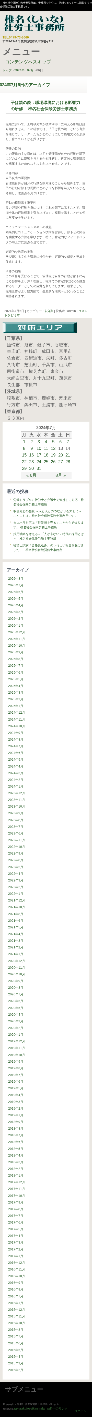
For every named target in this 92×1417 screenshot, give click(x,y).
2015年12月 (16, 1310)
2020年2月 (15, 1028)
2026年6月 (15, 592)
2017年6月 (15, 1222)
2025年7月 (15, 665)
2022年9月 (15, 853)
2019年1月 (15, 1115)
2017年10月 (16, 1196)
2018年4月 (15, 1155)
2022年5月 (15, 867)
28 (67, 461)
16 (31, 455)
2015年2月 (15, 1370)
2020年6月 (15, 1001)
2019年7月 (15, 1075)
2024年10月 (16, 726)
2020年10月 (16, 974)
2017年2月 (15, 1249)
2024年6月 (15, 753)
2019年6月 (15, 1081)
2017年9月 (15, 1202)
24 (39, 461)
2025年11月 (16, 639)
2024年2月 (15, 780)
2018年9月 (15, 1122)
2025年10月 (16, 645)
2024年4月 (15, 766)
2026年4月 (15, 605)
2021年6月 (15, 921)
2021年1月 (15, 954)
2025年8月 (15, 659)
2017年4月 (15, 1236)
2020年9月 (15, 981)
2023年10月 (16, 806)
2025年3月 (15, 692)
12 (53, 448)
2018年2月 (15, 1169)
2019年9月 (15, 1061)
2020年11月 (16, 967)
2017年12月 (16, 1182)
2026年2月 (15, 618)
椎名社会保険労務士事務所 (34, 24)
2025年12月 (16, 632)
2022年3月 (15, 880)
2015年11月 (16, 1316)
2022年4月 (15, 874)
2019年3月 (15, 1102)
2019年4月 (15, 1095)
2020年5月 (15, 1008)
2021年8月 (15, 914)
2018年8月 (15, 1128)
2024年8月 (15, 739)
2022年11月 (16, 840)
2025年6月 (15, 672)
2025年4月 (15, 686)
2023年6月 (15, 833)
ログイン (80, 1411)
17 (39, 455)
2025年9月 (15, 652)
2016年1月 (15, 1303)
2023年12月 (16, 793)
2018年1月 (15, 1175)
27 (60, 461)
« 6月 (31, 475)
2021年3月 (15, 941)
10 (39, 448)
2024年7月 (15, 746)
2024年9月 (15, 733)
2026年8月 (15, 578)
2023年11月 (16, 800)
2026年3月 (15, 612)
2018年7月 (15, 1135)
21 (67, 455)
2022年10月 (16, 847)
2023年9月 (15, 813)
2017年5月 (15, 1229)
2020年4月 (15, 1014)
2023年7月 (15, 827)
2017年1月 (15, 1256)
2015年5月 (15, 1350)
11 (46, 448)
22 (24, 461)
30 (31, 468)
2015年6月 (15, 1343)
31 (39, 468)
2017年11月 (16, 1189)
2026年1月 (15, 625)
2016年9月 (15, 1283)
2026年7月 (15, 585)
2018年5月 (15, 1149)
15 (24, 455)
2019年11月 (16, 1048)
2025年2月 (15, 699)
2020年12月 (16, 961)
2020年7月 (15, 994)
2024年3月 (15, 773)
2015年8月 (15, 1330)
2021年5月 (15, 927)
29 (24, 468)
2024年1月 (15, 786)
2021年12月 (16, 900)
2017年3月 (15, 1242)
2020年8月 (15, 987)
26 (53, 461)
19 (53, 455)
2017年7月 (15, 1216)
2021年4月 (15, 934)
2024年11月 (16, 719)
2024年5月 (15, 759)
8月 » (60, 475)
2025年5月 (15, 679)
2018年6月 (15, 1142)
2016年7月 (15, 1296)
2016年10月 (16, 1276)
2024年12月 (16, 712)
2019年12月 (16, 1041)
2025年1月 (15, 706)
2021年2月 (15, 947)
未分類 (48, 311)
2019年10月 (16, 1055)
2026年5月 (15, 598)
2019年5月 (15, 1088)
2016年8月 (15, 1289)
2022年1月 (15, 894)
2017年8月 (15, 1209)
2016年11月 (16, 1269)
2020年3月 (15, 1021)
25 (46, 461)
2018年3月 (15, 1162)
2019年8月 (15, 1068)
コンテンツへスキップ (28, 61)
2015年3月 (15, 1363)
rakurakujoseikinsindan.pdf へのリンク (41, 1408)
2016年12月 (16, 1263)
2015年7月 (15, 1336)
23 (31, 461)
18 (46, 455)
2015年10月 (16, 1323)
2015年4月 (15, 1356)
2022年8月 (15, 860)
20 (60, 455)
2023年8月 (15, 820)
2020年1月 (15, 1034)
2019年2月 (15, 1108)
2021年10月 (16, 907)
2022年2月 (15, 887)
